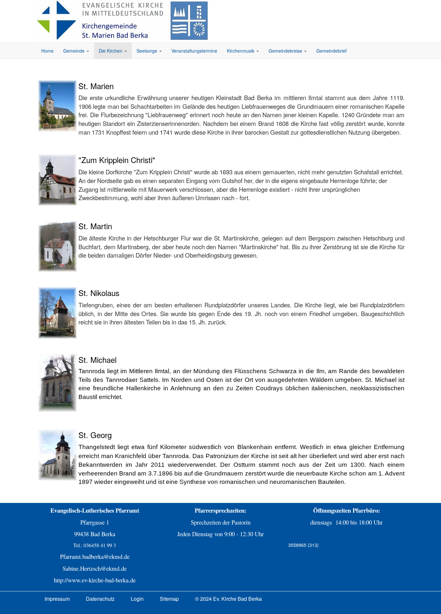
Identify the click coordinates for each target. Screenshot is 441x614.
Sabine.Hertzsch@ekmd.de (95, 568)
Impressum (57, 598)
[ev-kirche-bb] (124, 20)
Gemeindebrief (331, 50)
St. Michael (97, 359)
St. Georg (95, 434)
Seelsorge (148, 50)
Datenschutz (100, 598)
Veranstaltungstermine (194, 50)
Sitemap (169, 598)
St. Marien (96, 85)
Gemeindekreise (286, 50)
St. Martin (95, 225)
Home (47, 50)
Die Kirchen (111, 50)
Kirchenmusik (241, 50)
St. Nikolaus (98, 292)
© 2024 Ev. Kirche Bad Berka (228, 598)
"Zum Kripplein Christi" (116, 159)
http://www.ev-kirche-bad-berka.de (95, 580)
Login (137, 598)
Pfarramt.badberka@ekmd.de (94, 556)
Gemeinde (74, 50)
